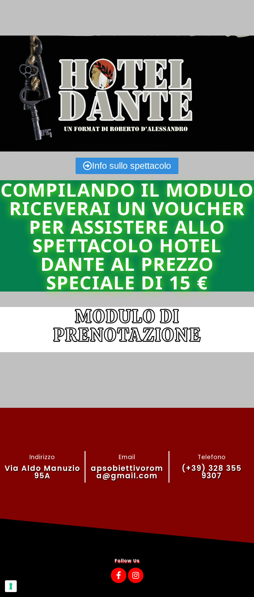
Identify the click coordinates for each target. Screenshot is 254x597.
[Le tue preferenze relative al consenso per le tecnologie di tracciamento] (11, 586)
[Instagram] (135, 575)
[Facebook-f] (118, 575)
